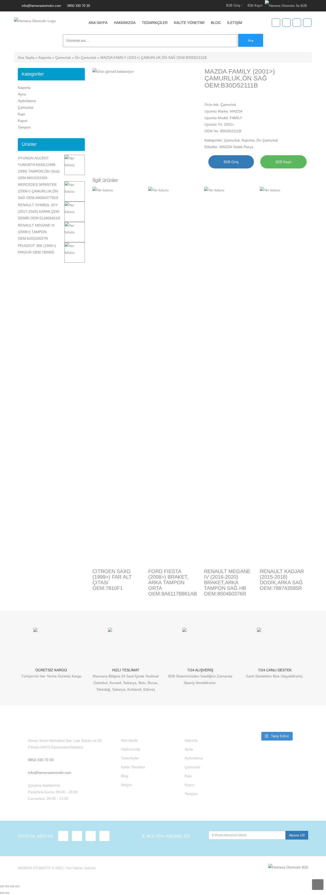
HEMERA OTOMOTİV (34, 868)
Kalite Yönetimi (189, 23)
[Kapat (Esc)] (17, 886)
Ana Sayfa (98, 23)
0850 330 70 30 (78, 6)
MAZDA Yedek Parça (236, 147)
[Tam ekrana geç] (7, 886)
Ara (250, 40)
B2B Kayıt (283, 162)
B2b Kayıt (255, 5)
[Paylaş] (12, 886)
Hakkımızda (124, 23)
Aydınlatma (27, 101)
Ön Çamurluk (85, 57)
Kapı (21, 114)
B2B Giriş (233, 5)
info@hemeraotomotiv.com (41, 6)
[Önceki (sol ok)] (2, 893)
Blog (216, 23)
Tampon (24, 127)
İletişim (234, 23)
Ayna (22, 94)
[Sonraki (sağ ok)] (7, 893)
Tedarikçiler (155, 23)
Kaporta (44, 57)
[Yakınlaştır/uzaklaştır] (2, 886)
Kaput (22, 121)
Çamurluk (63, 57)
